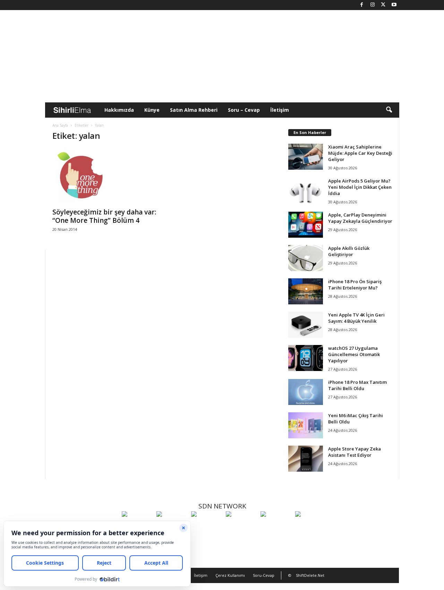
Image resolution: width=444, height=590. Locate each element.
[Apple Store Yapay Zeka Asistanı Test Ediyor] (305, 459)
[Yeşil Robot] (206, 526)
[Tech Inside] (241, 526)
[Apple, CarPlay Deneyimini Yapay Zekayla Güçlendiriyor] (305, 225)
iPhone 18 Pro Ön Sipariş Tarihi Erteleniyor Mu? (355, 284)
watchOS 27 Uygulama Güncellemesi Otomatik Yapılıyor (354, 354)
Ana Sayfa (60, 125)
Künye (152, 110)
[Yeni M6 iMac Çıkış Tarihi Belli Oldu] (305, 425)
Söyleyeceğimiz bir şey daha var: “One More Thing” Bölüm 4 (104, 216)
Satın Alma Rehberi (193, 110)
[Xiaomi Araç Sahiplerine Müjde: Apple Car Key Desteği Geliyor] (305, 157)
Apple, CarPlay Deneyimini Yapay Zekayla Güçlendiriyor (360, 218)
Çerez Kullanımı (230, 575)
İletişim (279, 110)
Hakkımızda (119, 110)
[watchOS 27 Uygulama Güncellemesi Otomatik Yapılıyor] (305, 358)
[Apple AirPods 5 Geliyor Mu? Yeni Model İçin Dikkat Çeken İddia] (305, 191)
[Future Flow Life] (310, 526)
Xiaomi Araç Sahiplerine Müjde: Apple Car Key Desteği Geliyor (360, 153)
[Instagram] (372, 5)
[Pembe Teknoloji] (276, 526)
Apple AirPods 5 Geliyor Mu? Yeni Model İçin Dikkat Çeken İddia (360, 187)
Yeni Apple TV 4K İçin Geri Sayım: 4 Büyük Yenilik (356, 318)
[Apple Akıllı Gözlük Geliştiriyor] (305, 258)
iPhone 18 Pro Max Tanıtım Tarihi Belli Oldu (357, 385)
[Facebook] (362, 5)
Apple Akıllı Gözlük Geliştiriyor (348, 251)
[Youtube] (394, 5)
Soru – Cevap (244, 110)
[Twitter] (383, 5)
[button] (388, 110)
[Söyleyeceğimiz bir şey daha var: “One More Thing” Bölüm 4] (104, 176)
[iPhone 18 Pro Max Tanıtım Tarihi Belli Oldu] (305, 392)
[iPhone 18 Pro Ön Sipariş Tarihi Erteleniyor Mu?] (305, 291)
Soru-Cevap (263, 575)
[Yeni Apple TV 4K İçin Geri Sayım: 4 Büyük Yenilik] (305, 325)
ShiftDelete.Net (310, 575)
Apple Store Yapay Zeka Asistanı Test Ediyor (354, 452)
